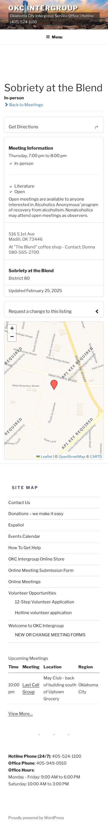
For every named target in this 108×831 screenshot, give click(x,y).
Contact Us (19, 502)
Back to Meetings (25, 104)
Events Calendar (24, 536)
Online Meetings (24, 581)
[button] (52, 381)
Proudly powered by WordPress (36, 817)
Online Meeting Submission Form (41, 570)
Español (16, 525)
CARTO (96, 457)
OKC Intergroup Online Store (36, 559)
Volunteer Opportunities (32, 593)
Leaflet (46, 457)
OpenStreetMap (72, 457)
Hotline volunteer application (43, 612)
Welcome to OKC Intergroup (36, 625)
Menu (57, 37)
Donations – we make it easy (35, 513)
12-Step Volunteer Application (44, 601)
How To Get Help (24, 547)
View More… (20, 713)
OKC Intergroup (43, 8)
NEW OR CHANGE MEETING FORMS (50, 634)
